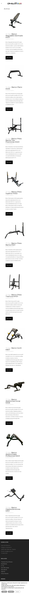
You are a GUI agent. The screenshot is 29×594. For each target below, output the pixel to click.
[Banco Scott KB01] (14, 335)
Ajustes (17, 591)
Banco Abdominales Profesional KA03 (13, 454)
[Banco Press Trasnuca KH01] (14, 281)
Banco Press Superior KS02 (14, 192)
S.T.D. (2, 565)
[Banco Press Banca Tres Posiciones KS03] (14, 125)
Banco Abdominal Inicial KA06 (13, 401)
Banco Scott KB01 (14, 349)
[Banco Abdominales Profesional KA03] (14, 439)
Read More (9, 57)
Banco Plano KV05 (14, 88)
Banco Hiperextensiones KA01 (13, 509)
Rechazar (11, 591)
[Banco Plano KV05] (14, 74)
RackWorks (4, 563)
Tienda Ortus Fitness (6, 562)
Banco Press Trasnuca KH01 (14, 295)
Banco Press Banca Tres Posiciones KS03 (14, 140)
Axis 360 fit (4, 569)
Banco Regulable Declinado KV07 (14, 35)
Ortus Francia (4, 573)
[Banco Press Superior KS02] (14, 179)
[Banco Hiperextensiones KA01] (14, 494)
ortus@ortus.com (8, 551)
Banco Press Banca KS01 (14, 244)
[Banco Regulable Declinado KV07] (14, 21)
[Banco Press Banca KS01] (14, 230)
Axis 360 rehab (5, 567)
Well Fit (3, 571)
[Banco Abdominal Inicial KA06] (14, 386)
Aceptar (4, 591)
